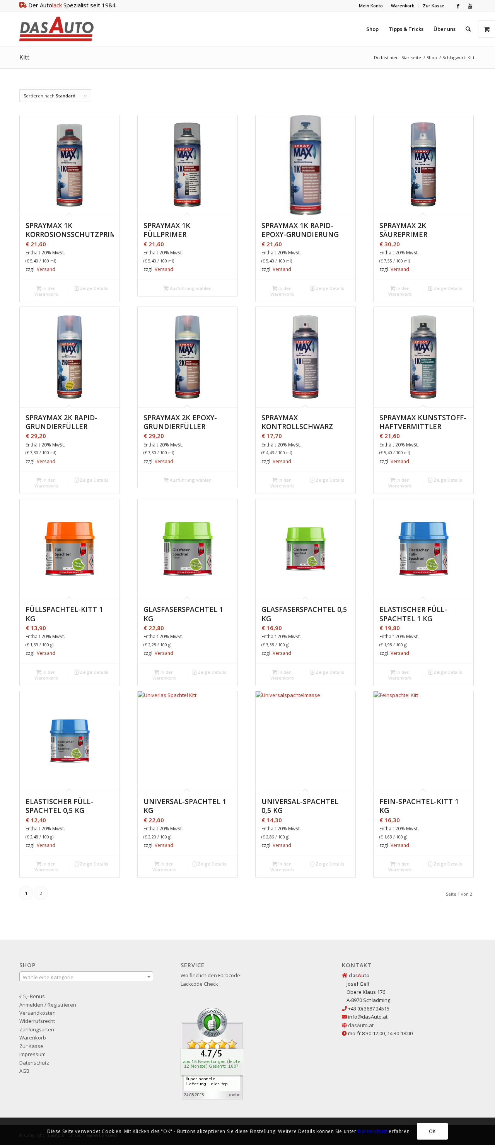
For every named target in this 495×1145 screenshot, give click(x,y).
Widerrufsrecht (37, 1020)
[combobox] (86, 976)
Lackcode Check (199, 983)
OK (432, 1131)
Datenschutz (34, 1062)
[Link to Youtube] (470, 6)
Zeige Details (93, 288)
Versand (46, 269)
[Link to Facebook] (458, 6)
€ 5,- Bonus (32, 996)
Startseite (411, 57)
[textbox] (86, 977)
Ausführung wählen (190, 288)
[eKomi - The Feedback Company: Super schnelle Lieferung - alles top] (212, 1097)
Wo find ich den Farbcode (210, 975)
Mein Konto (371, 6)
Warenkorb (403, 6)
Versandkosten (37, 1012)
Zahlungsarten (36, 1029)
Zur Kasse (433, 6)
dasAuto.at (361, 1025)
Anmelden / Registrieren (47, 1004)
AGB (24, 1070)
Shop (432, 57)
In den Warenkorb (46, 291)
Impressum (32, 1054)
